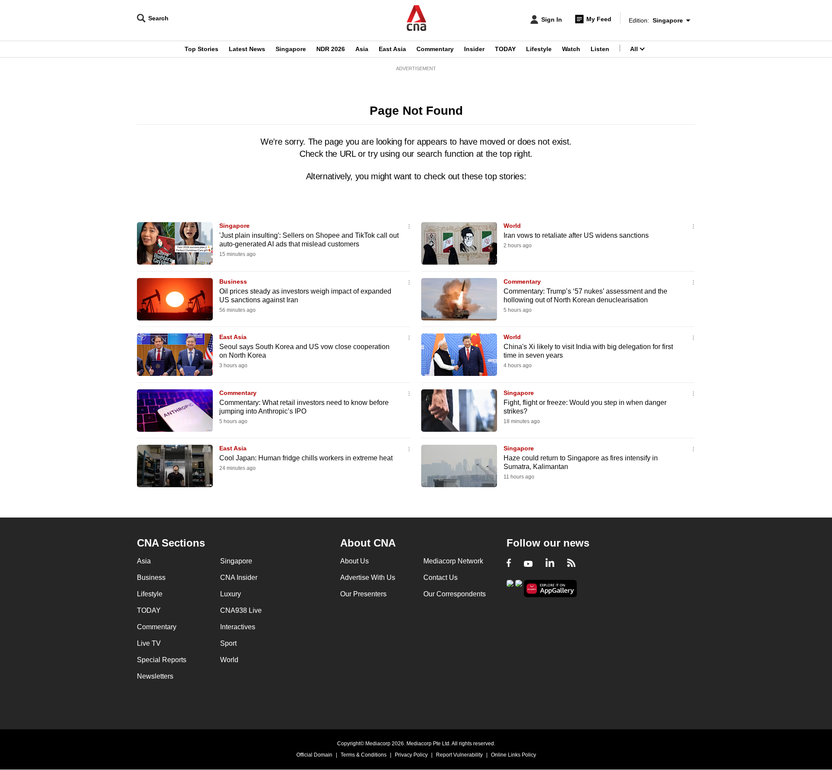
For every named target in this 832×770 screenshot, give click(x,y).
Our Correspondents (454, 594)
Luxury (230, 594)
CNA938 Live (241, 610)
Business (233, 281)
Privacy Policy (411, 755)
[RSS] (571, 564)
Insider (474, 48)
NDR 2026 (330, 48)
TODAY (505, 48)
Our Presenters (363, 594)
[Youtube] (528, 564)
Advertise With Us (367, 577)
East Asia (392, 48)
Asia (361, 48)
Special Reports (161, 659)
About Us (354, 561)
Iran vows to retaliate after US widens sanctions (576, 235)
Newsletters (155, 676)
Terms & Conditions (364, 755)
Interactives (237, 627)
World (512, 225)
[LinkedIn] (550, 564)
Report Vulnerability (459, 755)
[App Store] (518, 588)
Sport (228, 643)
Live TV (149, 643)
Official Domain (314, 755)
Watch (571, 48)
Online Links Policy (513, 755)
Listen (600, 48)
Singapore (291, 48)
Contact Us (440, 577)
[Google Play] (510, 588)
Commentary (435, 48)
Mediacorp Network (453, 561)
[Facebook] (509, 564)
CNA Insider (238, 577)
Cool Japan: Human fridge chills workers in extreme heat (306, 458)
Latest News (247, 48)
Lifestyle (539, 48)
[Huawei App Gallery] (550, 589)
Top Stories (201, 48)
